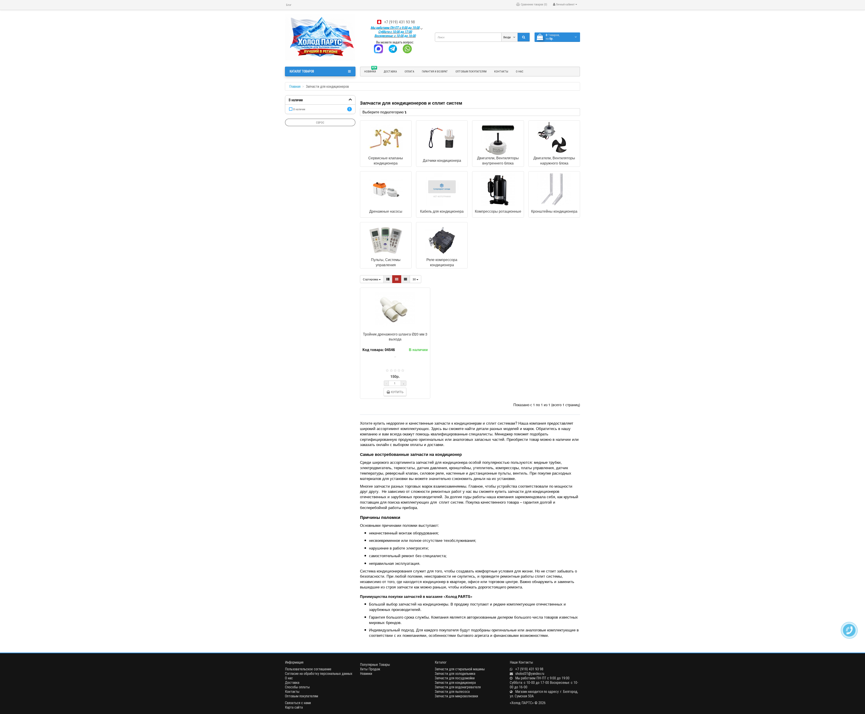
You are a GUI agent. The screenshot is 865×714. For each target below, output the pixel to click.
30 (415, 279)
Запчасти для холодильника (455, 673)
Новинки (366, 673)
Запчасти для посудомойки (455, 678)
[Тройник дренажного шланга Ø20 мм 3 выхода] (395, 308)
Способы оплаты (297, 687)
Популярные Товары (375, 664)
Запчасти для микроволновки (456, 696)
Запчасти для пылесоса (452, 691)
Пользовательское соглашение (308, 669)
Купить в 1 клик (397, 327)
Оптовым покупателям (471, 71)
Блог (288, 5)
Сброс (320, 122)
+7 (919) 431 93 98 (399, 22)
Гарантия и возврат (435, 71)
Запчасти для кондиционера (455, 682)
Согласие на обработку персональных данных (318, 673)
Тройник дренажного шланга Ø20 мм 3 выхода (395, 336)
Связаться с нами (298, 702)
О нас (519, 71)
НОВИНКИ (370, 71)
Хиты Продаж (370, 669)
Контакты (501, 71)
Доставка (390, 71)
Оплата (409, 71)
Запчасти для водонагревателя (458, 687)
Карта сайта (294, 707)
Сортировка (371, 279)
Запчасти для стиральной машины (460, 669)
